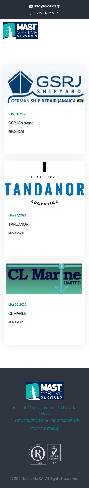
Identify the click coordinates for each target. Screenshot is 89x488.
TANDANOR (18, 224)
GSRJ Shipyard (20, 122)
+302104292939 (47, 13)
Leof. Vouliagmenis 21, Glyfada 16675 (47, 410)
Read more (16, 132)
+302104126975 (64, 420)
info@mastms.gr (47, 6)
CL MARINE (17, 313)
